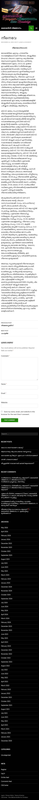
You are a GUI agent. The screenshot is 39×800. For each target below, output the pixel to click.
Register (3, 769)
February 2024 (6, 622)
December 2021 (6, 697)
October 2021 (6, 701)
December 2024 (6, 587)
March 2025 (5, 575)
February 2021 (6, 733)
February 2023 (6, 646)
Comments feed (6, 781)
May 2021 (4, 721)
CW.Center (4, 785)
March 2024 (5, 618)
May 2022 (4, 678)
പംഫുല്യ (4, 332)
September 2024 (6, 599)
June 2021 (4, 717)
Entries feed (5, 777)
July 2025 (4, 563)
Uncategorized (6, 755)
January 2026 (5, 539)
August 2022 (5, 666)
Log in (3, 773)
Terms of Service (19, 795)
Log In (3, 795)
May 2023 (4, 638)
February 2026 (6, 535)
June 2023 (4, 634)
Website (4, 402)
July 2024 (4, 603)
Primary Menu (36, 28)
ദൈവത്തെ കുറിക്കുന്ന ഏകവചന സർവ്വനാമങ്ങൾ (19, 455)
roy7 (16, 42)
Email (3, 393)
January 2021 (5, 737)
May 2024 (4, 610)
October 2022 (6, 658)
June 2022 (4, 674)
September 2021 (6, 705)
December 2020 (6, 741)
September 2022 (6, 662)
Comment (5, 356)
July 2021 (4, 713)
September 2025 (6, 555)
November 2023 (6, 630)
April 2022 (4, 681)
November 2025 (6, 547)
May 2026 (4, 528)
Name (4, 384)
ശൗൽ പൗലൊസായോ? (9, 459)
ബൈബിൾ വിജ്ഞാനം (11, 28)
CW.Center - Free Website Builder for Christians (14, 797)
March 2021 (5, 729)
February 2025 (6, 579)
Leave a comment (25, 42)
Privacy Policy (10, 795)
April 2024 (4, 614)
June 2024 (4, 606)
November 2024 (6, 591)
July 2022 (4, 670)
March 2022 (5, 685)
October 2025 (6, 551)
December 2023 (6, 626)
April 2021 (4, 725)
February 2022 (6, 689)
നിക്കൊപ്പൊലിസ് (7, 324)
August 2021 (5, 709)
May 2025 (4, 571)
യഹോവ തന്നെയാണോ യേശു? (12, 447)
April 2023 (4, 642)
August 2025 (5, 559)
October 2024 (6, 595)
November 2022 (6, 654)
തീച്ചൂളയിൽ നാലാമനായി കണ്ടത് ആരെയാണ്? (17, 463)
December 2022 (6, 650)
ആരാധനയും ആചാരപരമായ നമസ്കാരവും (16, 451)
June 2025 (4, 567)
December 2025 (6, 543)
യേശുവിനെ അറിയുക (9, 505)
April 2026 (4, 531)
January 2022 (5, 693)
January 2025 (5, 583)
